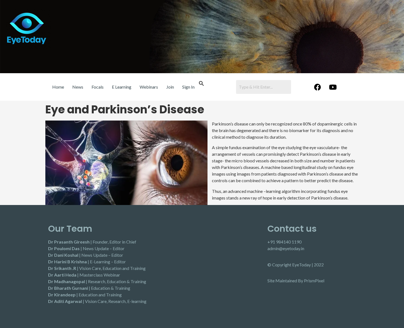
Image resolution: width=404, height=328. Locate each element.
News (77, 86)
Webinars (149, 86)
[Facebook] (318, 87)
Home (58, 86)
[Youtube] (333, 87)
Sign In (188, 86)
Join (170, 86)
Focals (98, 86)
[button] (201, 84)
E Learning (121, 86)
